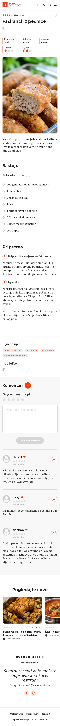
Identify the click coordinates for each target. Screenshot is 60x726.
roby (16, 497)
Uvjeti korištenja (20, 719)
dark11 (17, 457)
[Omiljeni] (54, 15)
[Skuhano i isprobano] (49, 15)
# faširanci (48, 351)
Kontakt (45, 714)
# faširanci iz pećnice (15, 356)
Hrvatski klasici (12, 351)
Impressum (32, 714)
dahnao (18, 530)
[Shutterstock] (30, 95)
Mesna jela (31, 351)
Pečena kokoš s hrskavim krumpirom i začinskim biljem (22, 635)
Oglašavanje (16, 714)
